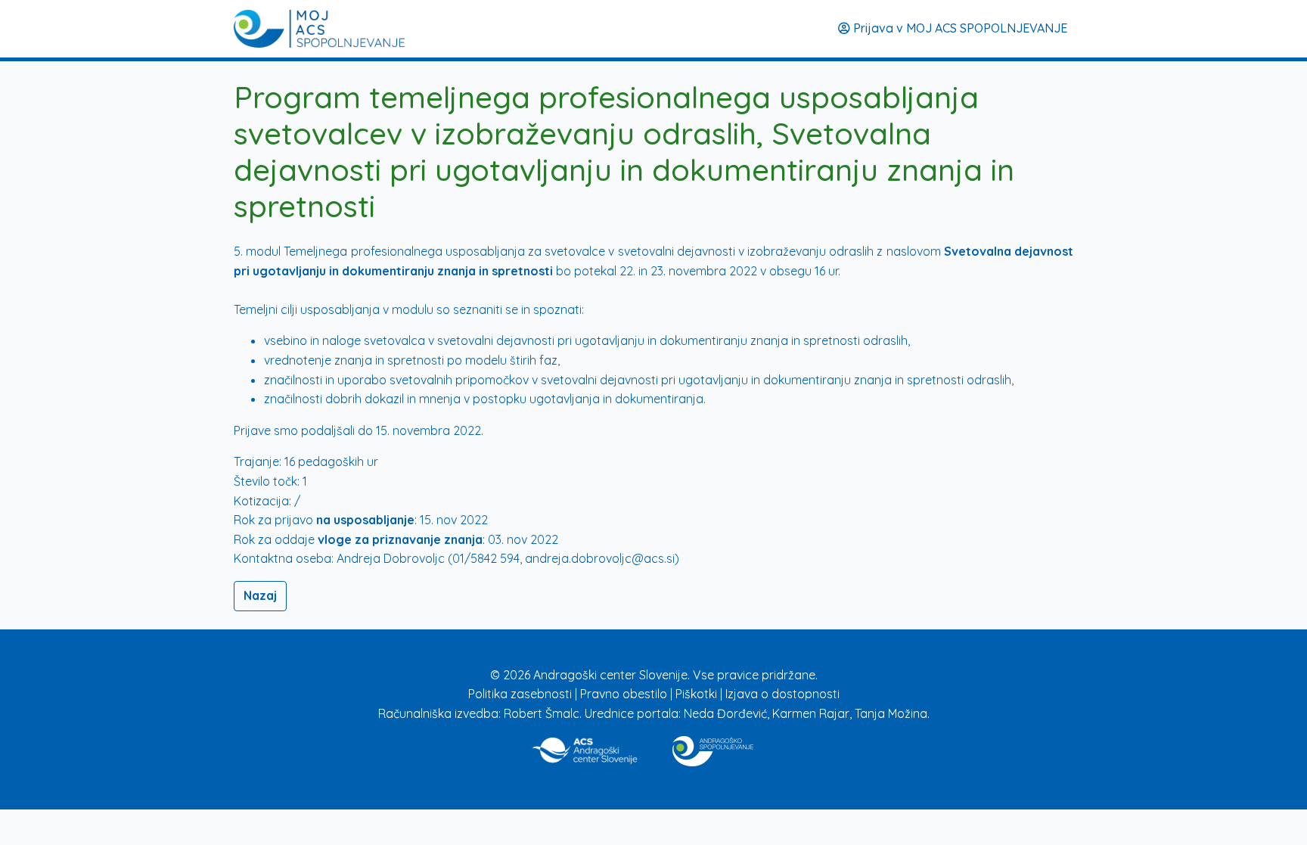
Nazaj (260, 595)
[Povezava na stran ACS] (585, 748)
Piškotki (697, 693)
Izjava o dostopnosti (782, 693)
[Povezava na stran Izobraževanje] (713, 748)
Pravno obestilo (625, 693)
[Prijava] (319, 28)
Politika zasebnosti (521, 693)
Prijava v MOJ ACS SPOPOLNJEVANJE (958, 28)
